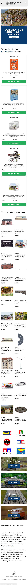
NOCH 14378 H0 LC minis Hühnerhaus (6, 301)
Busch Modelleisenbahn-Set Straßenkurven (20, 349)
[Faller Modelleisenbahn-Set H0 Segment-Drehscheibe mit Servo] (21, 316)
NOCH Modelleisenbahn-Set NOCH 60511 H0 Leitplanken (6, 256)
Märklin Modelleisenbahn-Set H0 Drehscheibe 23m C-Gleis (20, 420)
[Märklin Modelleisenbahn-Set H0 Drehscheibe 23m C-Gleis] (21, 410)
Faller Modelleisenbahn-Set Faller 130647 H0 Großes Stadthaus (7, 372)
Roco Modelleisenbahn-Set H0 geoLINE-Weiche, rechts (21, 302)
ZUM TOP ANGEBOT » (14, 81)
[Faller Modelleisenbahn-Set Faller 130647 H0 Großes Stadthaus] (7, 364)
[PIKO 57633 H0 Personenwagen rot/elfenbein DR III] (7, 339)
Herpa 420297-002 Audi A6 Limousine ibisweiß (21, 394)
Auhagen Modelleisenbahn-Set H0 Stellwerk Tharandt (6, 419)
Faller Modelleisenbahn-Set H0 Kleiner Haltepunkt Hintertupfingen (7, 326)
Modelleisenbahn (7, 52)
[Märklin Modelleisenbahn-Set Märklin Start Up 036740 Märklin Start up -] (7, 386)
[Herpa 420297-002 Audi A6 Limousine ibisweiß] (21, 383)
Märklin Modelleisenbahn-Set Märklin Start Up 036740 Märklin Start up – (7, 397)
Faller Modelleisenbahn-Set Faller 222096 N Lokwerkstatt (7, 278)
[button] (1, 3)
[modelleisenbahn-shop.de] (13, 3)
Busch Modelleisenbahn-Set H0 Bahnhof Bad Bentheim (6, 232)
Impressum (9, 576)
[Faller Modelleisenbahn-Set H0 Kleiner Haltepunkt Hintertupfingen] (7, 316)
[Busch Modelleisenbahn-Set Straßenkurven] (21, 339)
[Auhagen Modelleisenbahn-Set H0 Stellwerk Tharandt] (7, 410)
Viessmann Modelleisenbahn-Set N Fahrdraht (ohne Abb (20, 278)
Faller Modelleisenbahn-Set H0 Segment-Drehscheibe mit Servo (21, 325)
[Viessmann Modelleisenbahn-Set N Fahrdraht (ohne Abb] (21, 269)
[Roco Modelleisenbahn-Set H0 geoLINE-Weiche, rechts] (21, 293)
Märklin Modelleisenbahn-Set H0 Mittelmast (20, 372)
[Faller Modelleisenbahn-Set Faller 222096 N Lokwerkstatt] (7, 266)
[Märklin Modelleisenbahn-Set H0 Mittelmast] (21, 363)
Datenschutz (18, 576)
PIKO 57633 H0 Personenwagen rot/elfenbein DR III (6, 349)
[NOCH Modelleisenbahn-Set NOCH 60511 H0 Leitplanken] (7, 243)
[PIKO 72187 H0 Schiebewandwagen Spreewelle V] (21, 218)
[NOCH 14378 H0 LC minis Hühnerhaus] (7, 291)
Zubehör (11, 546)
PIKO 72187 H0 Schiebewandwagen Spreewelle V (19, 231)
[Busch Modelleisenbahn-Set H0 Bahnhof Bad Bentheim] (7, 222)
